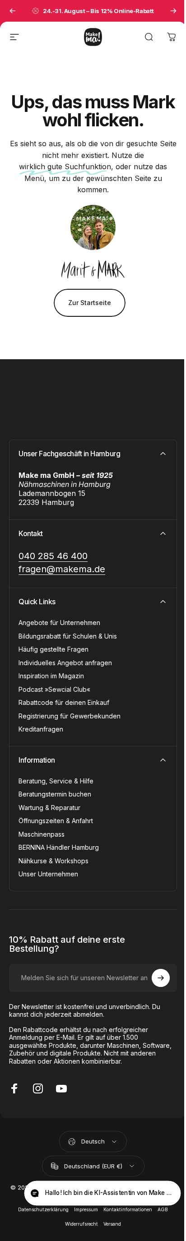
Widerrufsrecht (81, 1224)
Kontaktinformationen (127, 1210)
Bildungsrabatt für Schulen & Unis (68, 636)
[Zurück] (13, 11)
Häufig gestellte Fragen (53, 649)
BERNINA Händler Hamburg (59, 847)
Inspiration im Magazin (51, 676)
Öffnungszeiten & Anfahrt (56, 820)
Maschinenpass (42, 834)
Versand (112, 1224)
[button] (102, 1193)
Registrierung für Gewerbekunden (70, 716)
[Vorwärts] (173, 11)
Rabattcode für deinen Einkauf (64, 702)
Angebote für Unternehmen (59, 622)
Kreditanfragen (41, 729)
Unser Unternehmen (48, 874)
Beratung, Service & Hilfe (56, 781)
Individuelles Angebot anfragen (65, 663)
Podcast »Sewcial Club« (54, 689)
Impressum (86, 1210)
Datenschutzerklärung (43, 1210)
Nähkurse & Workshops (53, 861)
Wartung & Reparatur (49, 807)
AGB (163, 1210)
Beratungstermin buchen (55, 794)
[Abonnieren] (161, 978)
